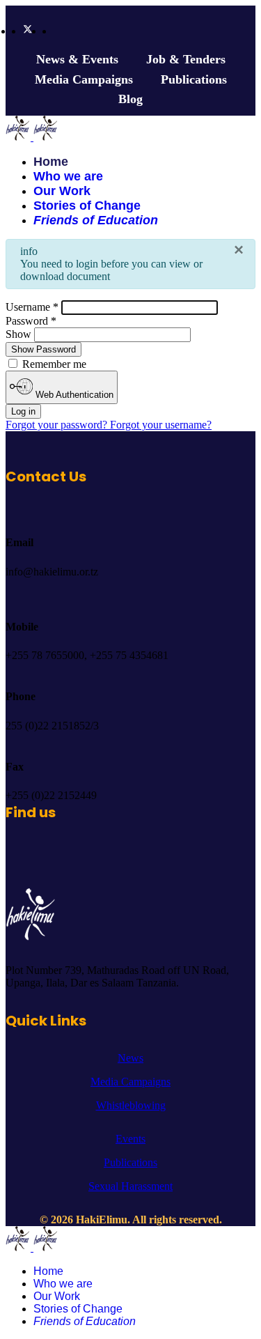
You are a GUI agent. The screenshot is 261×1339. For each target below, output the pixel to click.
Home (50, 162)
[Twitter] (28, 31)
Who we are (68, 176)
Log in (23, 411)
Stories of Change (87, 205)
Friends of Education (95, 220)
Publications (194, 79)
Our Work (61, 191)
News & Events (77, 59)
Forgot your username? (161, 425)
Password (31, 321)
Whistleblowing (131, 1105)
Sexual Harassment (130, 1186)
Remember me (52, 364)
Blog (130, 99)
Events (130, 1139)
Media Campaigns (84, 79)
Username (32, 307)
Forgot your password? (58, 425)
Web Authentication (73, 394)
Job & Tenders (186, 59)
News (130, 1058)
